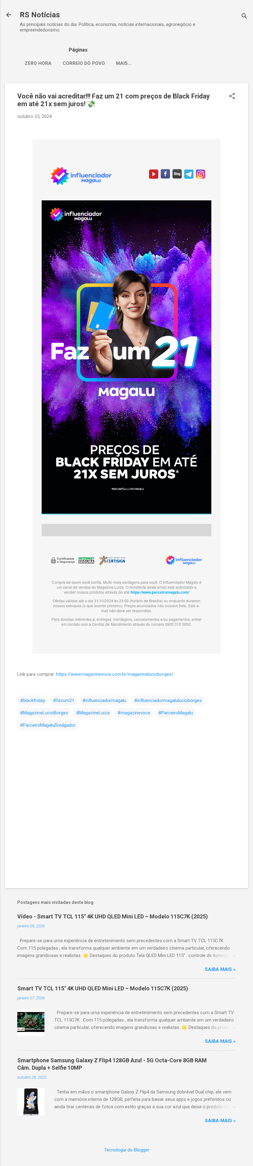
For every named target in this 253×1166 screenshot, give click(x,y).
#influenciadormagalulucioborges (168, 700)
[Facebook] (165, 177)
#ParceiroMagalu (175, 713)
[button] (232, 96)
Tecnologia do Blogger (126, 1150)
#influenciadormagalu (104, 700)
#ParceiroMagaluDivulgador (48, 725)
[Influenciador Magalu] (184, 563)
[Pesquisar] (244, 16)
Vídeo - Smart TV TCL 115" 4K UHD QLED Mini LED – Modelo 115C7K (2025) (112, 916)
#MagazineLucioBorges (44, 713)
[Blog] (177, 177)
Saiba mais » (220, 969)
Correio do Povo (84, 63)
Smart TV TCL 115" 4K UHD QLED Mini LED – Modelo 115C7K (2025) (102, 988)
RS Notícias (40, 14)
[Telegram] (188, 177)
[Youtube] (153, 177)
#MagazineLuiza (93, 713)
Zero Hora (38, 63)
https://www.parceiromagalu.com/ (160, 592)
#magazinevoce (134, 713)
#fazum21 (63, 700)
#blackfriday (32, 700)
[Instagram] (199, 177)
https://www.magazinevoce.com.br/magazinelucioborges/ (114, 674)
